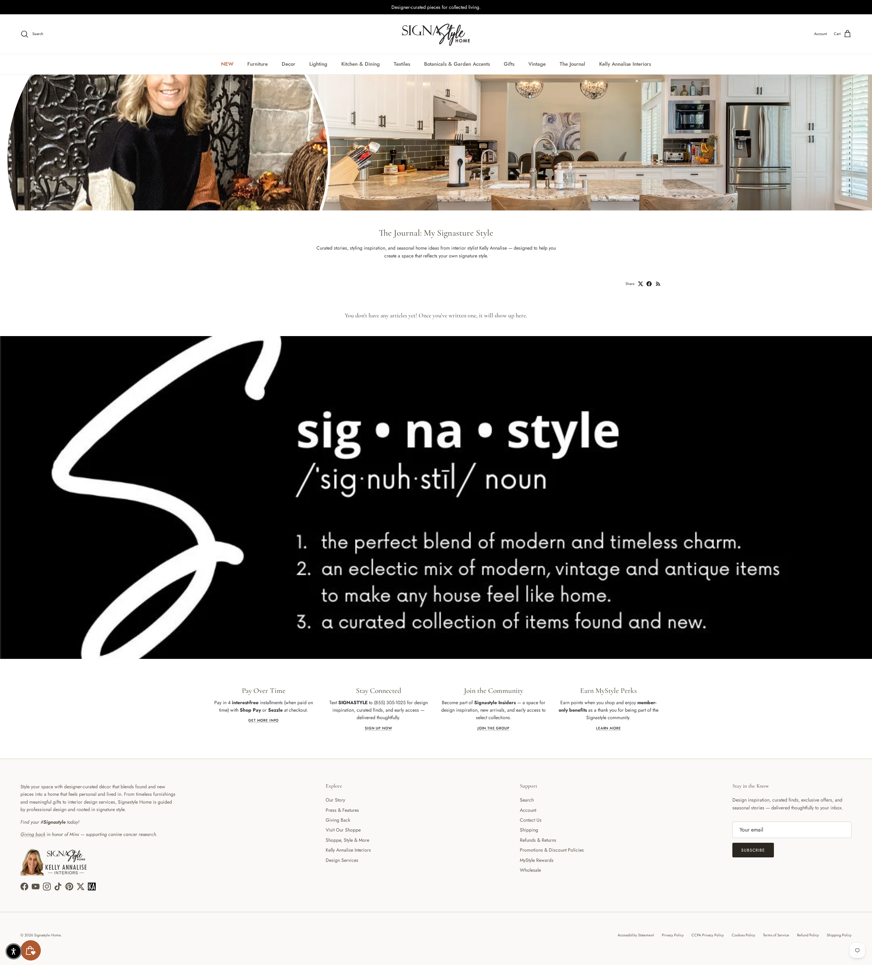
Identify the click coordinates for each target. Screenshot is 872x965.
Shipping (529, 829)
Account (528, 810)
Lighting (318, 64)
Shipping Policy (839, 935)
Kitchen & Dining (360, 64)
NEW (227, 64)
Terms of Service (776, 935)
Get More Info (263, 720)
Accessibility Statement (636, 935)
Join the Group (494, 728)
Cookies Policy (743, 935)
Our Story (335, 799)
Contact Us (531, 820)
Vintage (537, 64)
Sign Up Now (378, 728)
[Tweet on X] (640, 283)
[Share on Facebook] (649, 283)
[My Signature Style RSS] (658, 283)
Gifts (509, 64)
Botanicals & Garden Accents (457, 64)
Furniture (257, 64)
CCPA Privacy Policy (707, 935)
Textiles (402, 64)
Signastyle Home (47, 935)
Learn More (608, 728)
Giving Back (338, 820)
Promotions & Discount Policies (552, 850)
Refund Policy (808, 935)
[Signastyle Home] (436, 34)
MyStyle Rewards (537, 860)
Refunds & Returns (538, 840)
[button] (13, 951)
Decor (288, 64)
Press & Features (342, 810)
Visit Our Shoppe (343, 829)
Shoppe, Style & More (347, 840)
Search (527, 799)
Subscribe (753, 850)
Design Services (342, 860)
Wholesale (530, 870)
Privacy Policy (673, 935)
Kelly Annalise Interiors (625, 64)
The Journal (572, 64)
